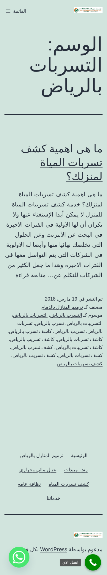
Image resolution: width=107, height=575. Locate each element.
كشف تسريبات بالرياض (80, 363)
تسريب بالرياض (69, 331)
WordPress (53, 549)
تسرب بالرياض (49, 323)
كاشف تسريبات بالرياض (79, 347)
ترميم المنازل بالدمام (62, 306)
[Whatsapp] (19, 557)
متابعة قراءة (30, 275)
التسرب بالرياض (66, 314)
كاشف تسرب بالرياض (30, 331)
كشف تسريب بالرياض (34, 355)
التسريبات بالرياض (85, 323)
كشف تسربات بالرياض (80, 355)
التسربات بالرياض (30, 314)
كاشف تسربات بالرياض (80, 339)
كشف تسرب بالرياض (32, 347)
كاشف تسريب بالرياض (32, 339)
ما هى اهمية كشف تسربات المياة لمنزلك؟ (62, 162)
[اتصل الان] (93, 562)
